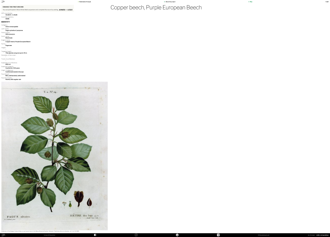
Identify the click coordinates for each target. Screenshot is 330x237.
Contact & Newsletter (49, 235)
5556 (7, 18)
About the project (170, 1)
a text (70, 10)
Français (88, 1)
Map (251, 1)
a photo (62, 10)
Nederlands (82, 1)
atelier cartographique (322, 235)
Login (327, 1)
